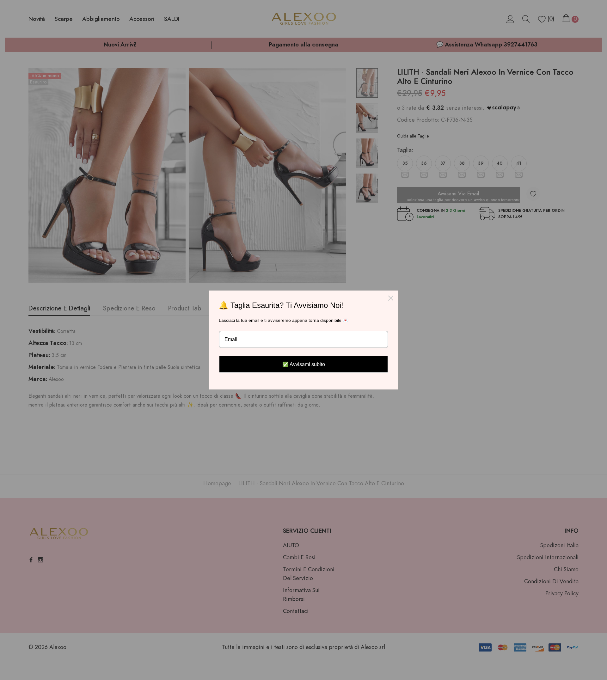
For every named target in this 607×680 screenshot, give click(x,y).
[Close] (390, 298)
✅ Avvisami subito (303, 364)
